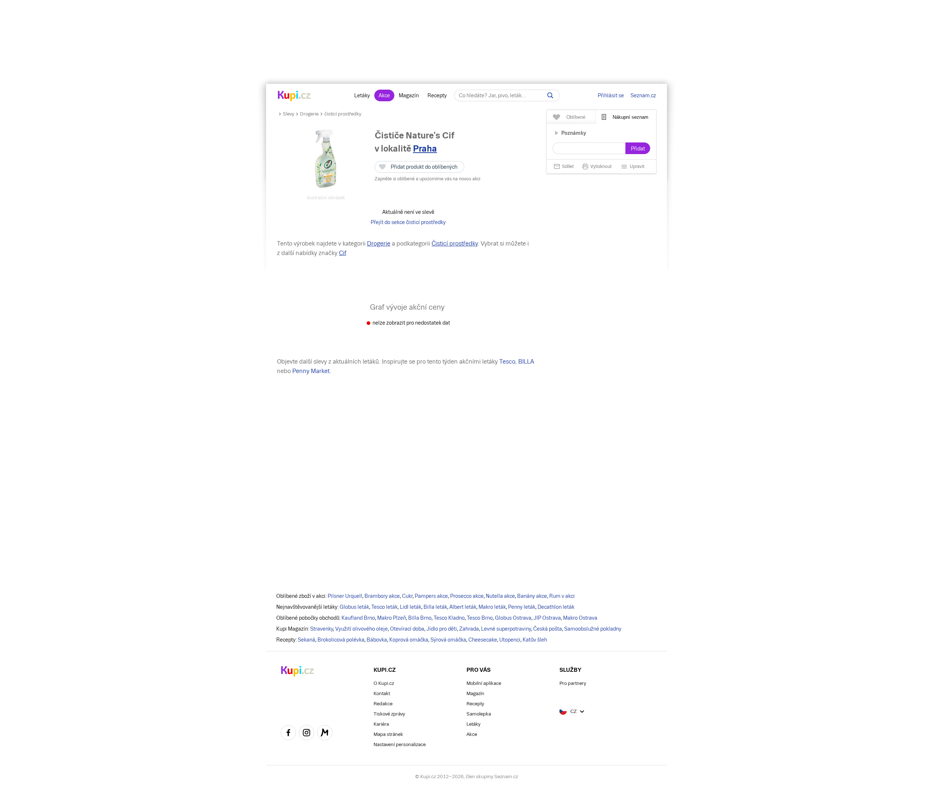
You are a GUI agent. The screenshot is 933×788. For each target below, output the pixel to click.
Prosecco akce (467, 596)
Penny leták (521, 607)
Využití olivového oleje (361, 629)
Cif (342, 253)
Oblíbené (575, 117)
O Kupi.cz (384, 683)
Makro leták (492, 607)
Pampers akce (431, 596)
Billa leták (435, 607)
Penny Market (310, 371)
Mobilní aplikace (483, 683)
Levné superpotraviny (506, 629)
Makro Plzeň (391, 618)
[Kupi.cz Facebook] (288, 733)
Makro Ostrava (580, 618)
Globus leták (354, 607)
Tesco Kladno (449, 618)
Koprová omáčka (408, 640)
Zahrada (469, 629)
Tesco (507, 361)
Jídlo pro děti (441, 629)
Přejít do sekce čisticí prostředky (408, 222)
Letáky (362, 95)
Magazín (409, 95)
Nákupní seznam (630, 117)
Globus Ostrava (513, 618)
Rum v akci (562, 596)
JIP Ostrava (547, 618)
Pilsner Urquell (345, 596)
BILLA (526, 361)
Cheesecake (482, 640)
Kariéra (381, 724)
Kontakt (382, 693)
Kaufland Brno (358, 618)
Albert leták (462, 607)
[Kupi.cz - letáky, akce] (294, 96)
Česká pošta (547, 629)
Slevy (288, 114)
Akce (384, 95)
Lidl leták (410, 607)
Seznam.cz (643, 95)
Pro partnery (572, 683)
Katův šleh (535, 640)
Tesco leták (384, 607)
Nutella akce (500, 596)
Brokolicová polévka (340, 640)
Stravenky (321, 629)
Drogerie (309, 114)
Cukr (407, 596)
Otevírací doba (407, 629)
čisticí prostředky (342, 114)
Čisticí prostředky (455, 243)
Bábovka (377, 640)
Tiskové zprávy (389, 714)
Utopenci (509, 640)
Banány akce (532, 596)
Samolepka (478, 714)
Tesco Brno (480, 618)
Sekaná (306, 640)
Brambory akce (382, 596)
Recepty (437, 95)
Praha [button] (425, 148)
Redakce (383, 703)
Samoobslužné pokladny (592, 629)
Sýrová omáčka (448, 640)
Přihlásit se (611, 95)
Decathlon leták (556, 607)
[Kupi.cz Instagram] (306, 733)
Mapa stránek (388, 734)
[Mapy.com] (324, 733)
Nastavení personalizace (400, 744)
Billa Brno (420, 618)
